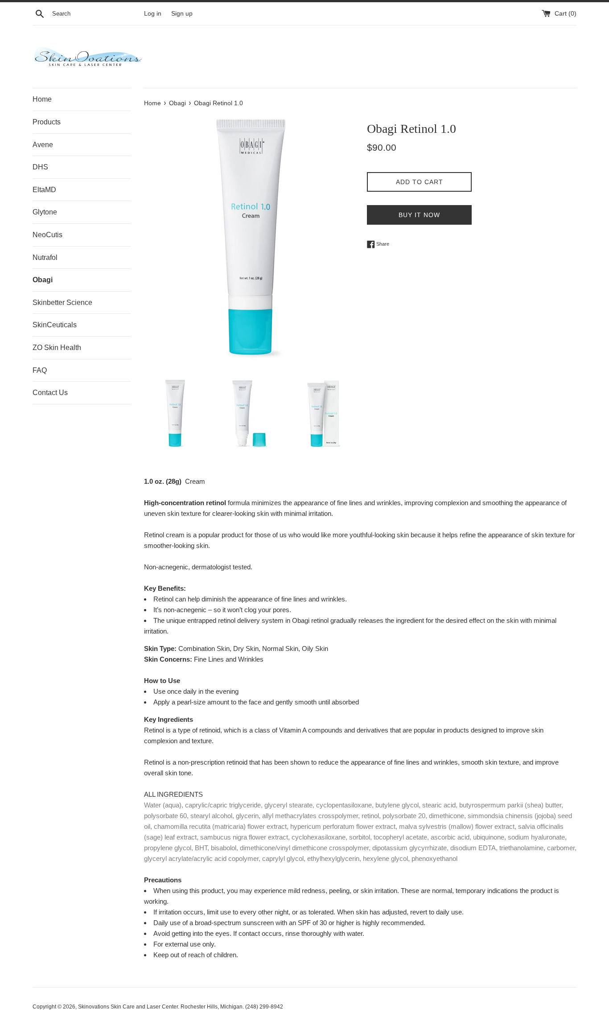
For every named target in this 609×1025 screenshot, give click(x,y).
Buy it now (419, 214)
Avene (43, 144)
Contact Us (50, 392)
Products (47, 122)
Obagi (43, 280)
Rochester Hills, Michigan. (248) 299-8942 (232, 1007)
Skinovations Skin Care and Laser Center (128, 1007)
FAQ (40, 370)
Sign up (182, 13)
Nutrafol (45, 257)
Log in (152, 13)
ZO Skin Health (57, 347)
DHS (40, 167)
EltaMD (44, 189)
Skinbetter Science (62, 302)
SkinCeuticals (55, 325)
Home (42, 99)
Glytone (45, 212)
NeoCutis (47, 235)
